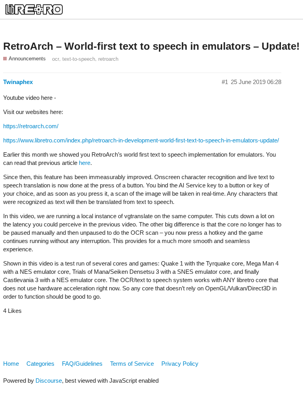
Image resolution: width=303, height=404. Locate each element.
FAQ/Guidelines (82, 363)
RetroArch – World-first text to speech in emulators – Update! (151, 46)
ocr (55, 59)
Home (11, 363)
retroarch (108, 59)
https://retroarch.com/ (30, 126)
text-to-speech (78, 59)
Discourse (49, 380)
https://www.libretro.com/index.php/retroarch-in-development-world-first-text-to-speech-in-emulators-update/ (141, 140)
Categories (40, 363)
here (84, 162)
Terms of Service (132, 363)
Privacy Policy (179, 363)
